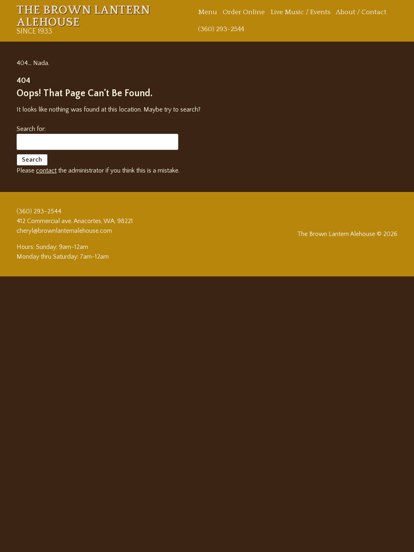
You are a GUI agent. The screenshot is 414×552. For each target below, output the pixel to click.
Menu (207, 12)
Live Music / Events (300, 12)
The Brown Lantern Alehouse (83, 16)
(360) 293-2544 (221, 29)
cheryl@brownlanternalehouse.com (64, 230)
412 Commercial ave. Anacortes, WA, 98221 (75, 221)
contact (46, 170)
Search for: (31, 129)
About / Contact (361, 12)
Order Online (244, 12)
